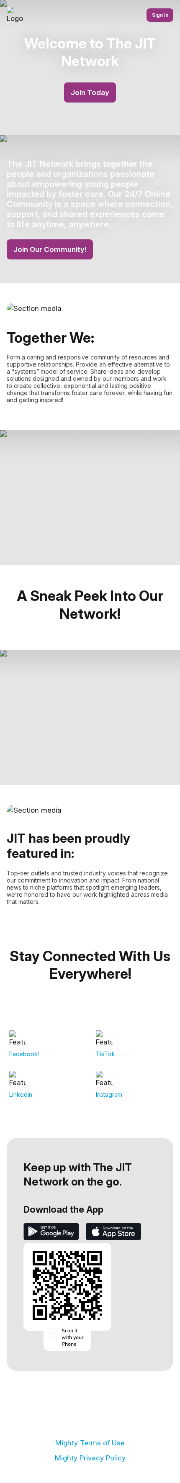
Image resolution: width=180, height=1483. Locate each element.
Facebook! (24, 1053)
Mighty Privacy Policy (90, 1458)
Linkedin (20, 1094)
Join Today (90, 92)
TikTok (105, 1053)
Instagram (109, 1094)
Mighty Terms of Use (90, 1443)
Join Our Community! (49, 249)
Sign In (160, 15)
